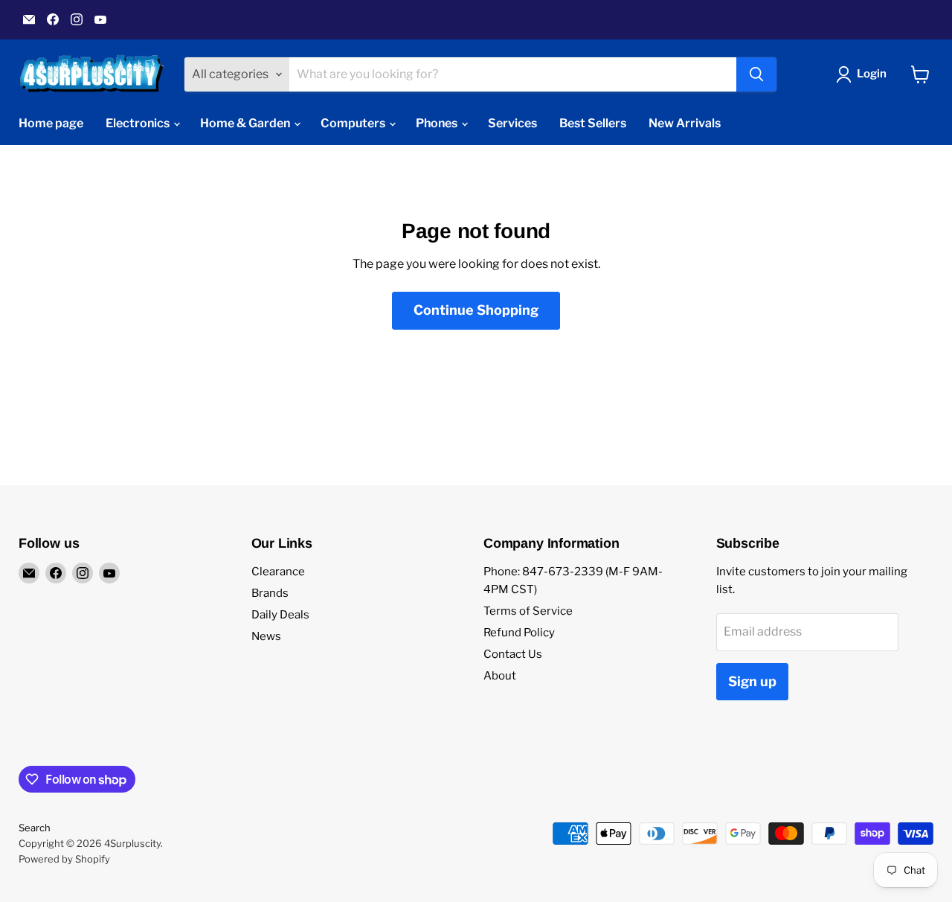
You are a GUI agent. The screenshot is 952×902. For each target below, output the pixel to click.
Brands (270, 593)
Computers (354, 123)
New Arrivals (685, 123)
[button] (864, 74)
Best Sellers (592, 123)
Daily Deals (280, 614)
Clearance (278, 571)
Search (35, 828)
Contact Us (512, 654)
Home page (51, 123)
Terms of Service (528, 611)
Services (512, 123)
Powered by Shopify (64, 859)
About (499, 675)
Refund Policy (519, 632)
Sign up (752, 681)
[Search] (756, 74)
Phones (438, 123)
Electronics (139, 123)
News (266, 636)
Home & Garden (246, 123)
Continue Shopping (476, 310)
